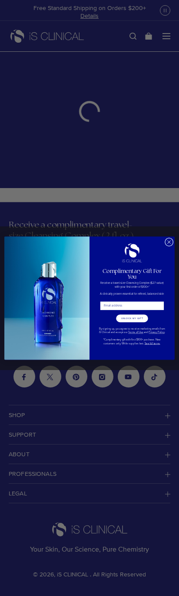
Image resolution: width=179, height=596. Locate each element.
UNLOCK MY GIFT (132, 318)
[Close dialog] (169, 242)
